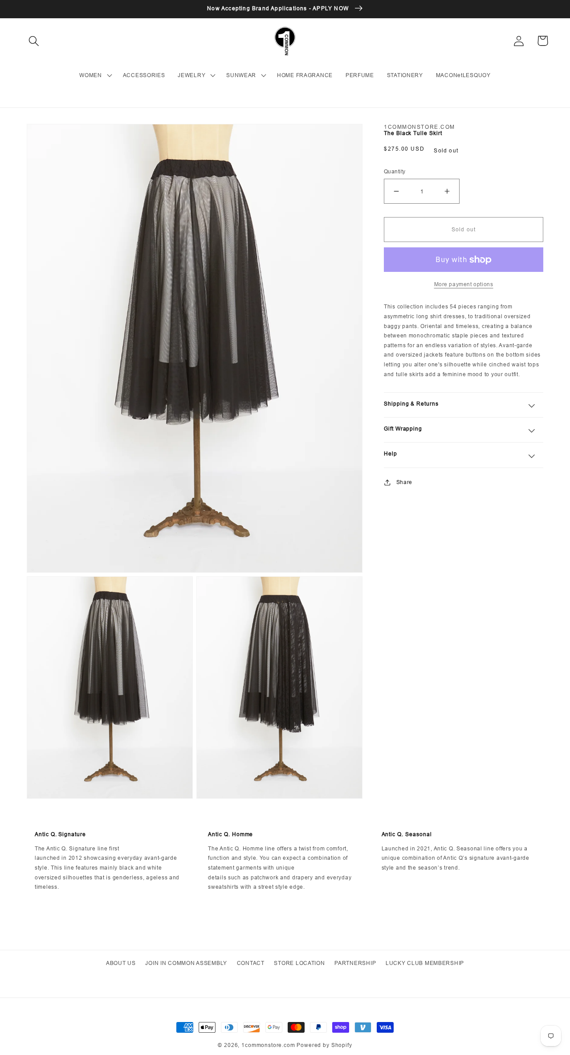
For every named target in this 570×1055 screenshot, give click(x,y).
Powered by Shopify (324, 1045)
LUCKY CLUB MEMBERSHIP (425, 963)
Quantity (395, 171)
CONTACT (251, 963)
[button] (34, 41)
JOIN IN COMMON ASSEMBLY (186, 963)
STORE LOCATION (299, 963)
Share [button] (404, 482)
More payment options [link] (463, 284)
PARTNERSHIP (355, 963)
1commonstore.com (268, 1045)
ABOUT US (121, 963)
